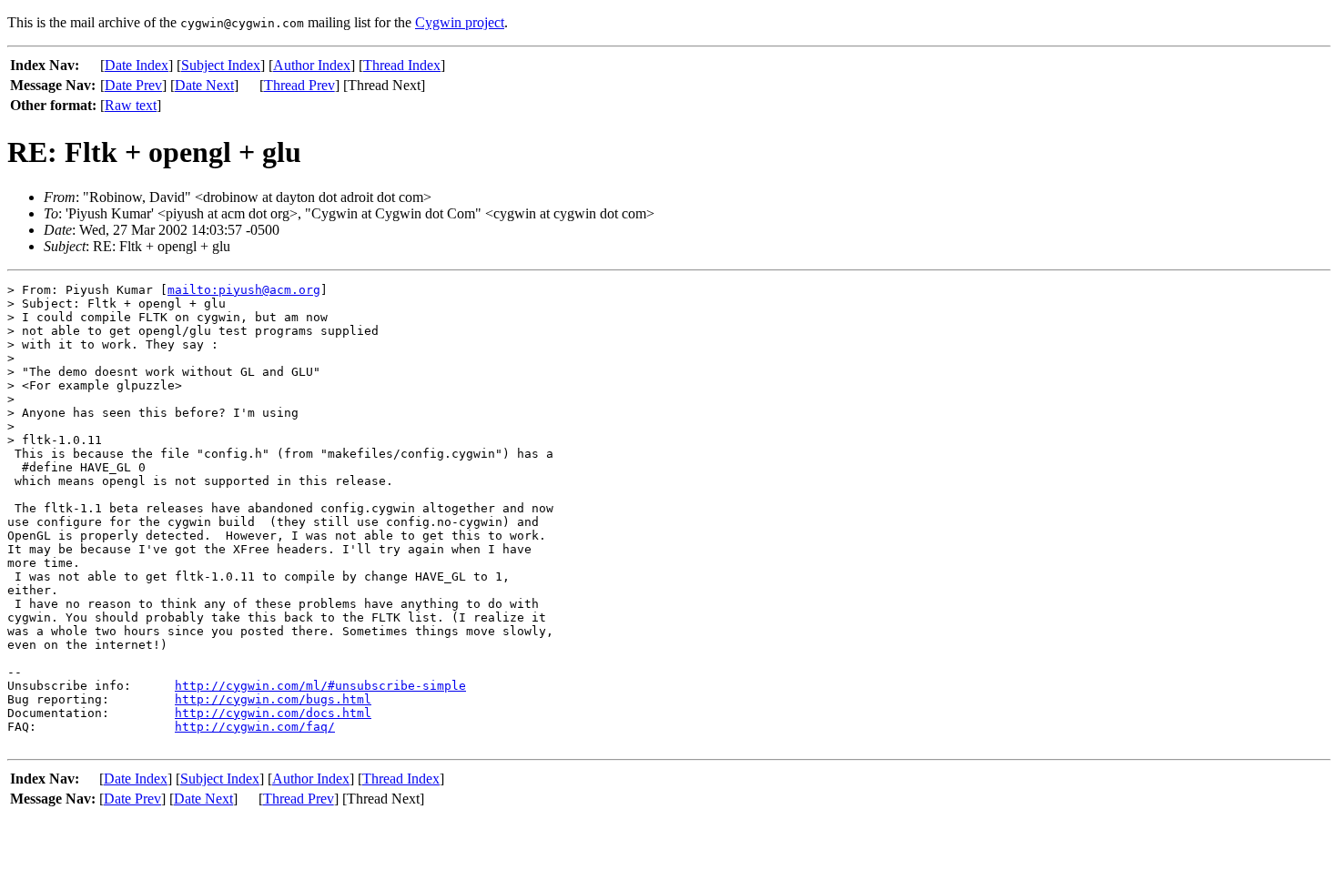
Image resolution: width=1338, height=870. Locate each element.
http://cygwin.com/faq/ (255, 726)
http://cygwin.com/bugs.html (273, 699)
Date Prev (133, 85)
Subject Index (220, 65)
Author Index (311, 65)
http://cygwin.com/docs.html (273, 713)
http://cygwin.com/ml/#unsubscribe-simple (320, 686)
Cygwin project (459, 22)
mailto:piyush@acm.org (243, 290)
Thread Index (402, 65)
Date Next (204, 85)
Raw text (131, 105)
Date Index (136, 65)
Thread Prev (299, 85)
